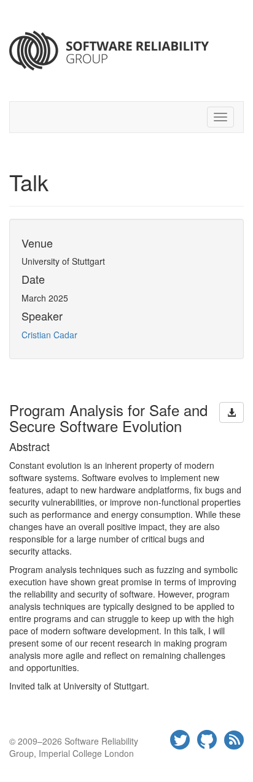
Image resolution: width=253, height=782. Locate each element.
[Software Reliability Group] (126, 50)
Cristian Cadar (49, 334)
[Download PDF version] (231, 412)
